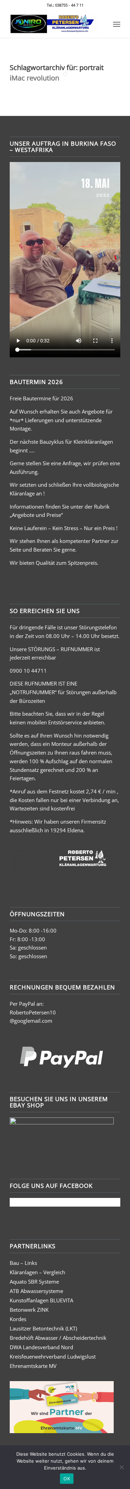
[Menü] (116, 24)
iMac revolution (34, 78)
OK (66, 1478)
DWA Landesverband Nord (41, 1347)
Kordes (18, 1319)
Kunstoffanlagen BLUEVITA (41, 1300)
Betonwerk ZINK (29, 1309)
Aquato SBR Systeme (34, 1281)
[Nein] (121, 1467)
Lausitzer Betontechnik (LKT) (43, 1328)
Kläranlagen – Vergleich (37, 1272)
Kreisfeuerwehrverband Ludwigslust (53, 1356)
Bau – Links (23, 1262)
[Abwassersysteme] (54, 24)
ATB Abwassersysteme (36, 1290)
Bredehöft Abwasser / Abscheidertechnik (58, 1337)
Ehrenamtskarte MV (33, 1365)
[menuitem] (116, 24)
